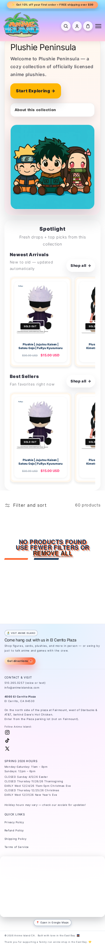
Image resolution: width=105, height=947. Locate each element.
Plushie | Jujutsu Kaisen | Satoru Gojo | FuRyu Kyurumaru (40, 346)
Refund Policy (14, 830)
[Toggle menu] (98, 26)
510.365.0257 (14, 682)
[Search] (66, 26)
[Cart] (88, 26)
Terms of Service (16, 847)
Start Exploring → (35, 90)
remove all (52, 553)
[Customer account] (77, 26)
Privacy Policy (14, 822)
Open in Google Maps (54, 922)
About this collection (35, 109)
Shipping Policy (15, 838)
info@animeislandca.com (21, 687)
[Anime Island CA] (21, 24)
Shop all (81, 265)
